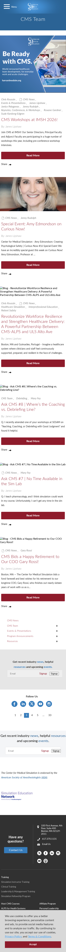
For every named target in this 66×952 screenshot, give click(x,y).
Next (57, 715)
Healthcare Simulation (13, 307)
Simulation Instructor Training (15, 882)
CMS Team (7, 398)
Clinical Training (8, 887)
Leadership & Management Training (18, 892)
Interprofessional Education (43, 307)
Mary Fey (36, 398)
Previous (9, 715)
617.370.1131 (49, 839)
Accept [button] (33, 944)
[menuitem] (20, 903)
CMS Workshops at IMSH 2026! (29, 120)
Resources (12, 641)
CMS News (29, 99)
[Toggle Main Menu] (7, 6)
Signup (43, 673)
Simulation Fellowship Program (15, 896)
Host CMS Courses (10, 904)
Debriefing (21, 398)
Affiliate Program (47, 904)
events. (48, 667)
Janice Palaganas (10, 106)
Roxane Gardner (52, 110)
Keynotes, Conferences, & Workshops (20, 110)
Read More (33, 155)
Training (5, 877)
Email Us (46, 844)
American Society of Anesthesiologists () (24, 777)
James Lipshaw (37, 103)
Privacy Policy (13, 936)
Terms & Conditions (39, 936)
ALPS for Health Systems (13, 909)
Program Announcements (20, 636)
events (43, 741)
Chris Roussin (8, 99)
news (40, 662)
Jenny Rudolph (30, 106)
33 (49, 715)
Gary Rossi (26, 550)
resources (20, 667)
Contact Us (16, 850)
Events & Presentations (13, 103)
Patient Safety (8, 310)
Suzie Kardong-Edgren (12, 114)
